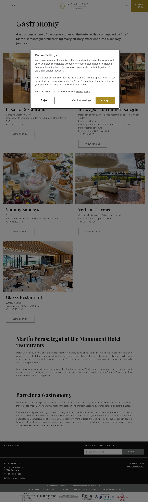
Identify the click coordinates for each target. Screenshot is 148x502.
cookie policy (83, 91)
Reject (45, 100)
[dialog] (75, 79)
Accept (105, 100)
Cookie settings (81, 100)
